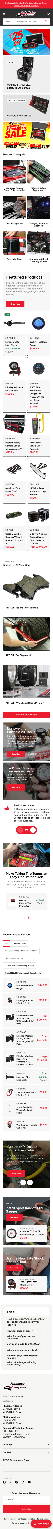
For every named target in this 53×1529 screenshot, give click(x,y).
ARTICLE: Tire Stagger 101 (19, 655)
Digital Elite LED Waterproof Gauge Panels (23, 973)
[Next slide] (33, 830)
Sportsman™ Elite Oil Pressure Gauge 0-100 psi (32, 1233)
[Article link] (26, 591)
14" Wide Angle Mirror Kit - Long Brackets (38, 491)
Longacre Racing (16, 1396)
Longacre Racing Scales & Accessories (21, 951)
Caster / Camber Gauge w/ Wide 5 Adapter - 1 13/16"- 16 (14, 539)
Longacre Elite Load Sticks (12, 343)
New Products (20, 943)
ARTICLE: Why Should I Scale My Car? (25, 703)
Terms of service (19, 1523)
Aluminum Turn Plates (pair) (12, 490)
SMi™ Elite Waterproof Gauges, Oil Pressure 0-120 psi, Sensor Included (37, 395)
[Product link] (14, 334)
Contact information (26, 1519)
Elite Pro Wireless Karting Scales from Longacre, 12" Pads (38, 539)
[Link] (26, 42)
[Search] (46, 21)
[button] (4, 14)
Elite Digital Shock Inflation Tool (14, 389)
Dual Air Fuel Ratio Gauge (38, 343)
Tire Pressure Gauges (14, 958)
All (6, 943)
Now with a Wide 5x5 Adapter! (26, 5)
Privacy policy (10, 1519)
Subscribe (26, 1509)
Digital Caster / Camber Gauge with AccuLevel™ (13, 445)
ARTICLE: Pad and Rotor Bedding (22, 607)
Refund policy (43, 1519)
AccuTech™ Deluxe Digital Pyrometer (36, 445)
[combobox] (26, 21)
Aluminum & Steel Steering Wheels (19, 966)
